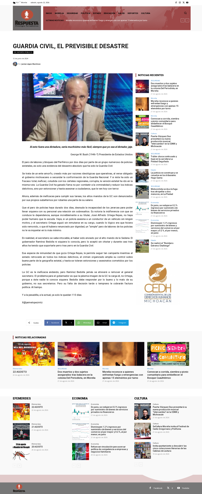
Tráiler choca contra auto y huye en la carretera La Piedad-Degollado (164, 159)
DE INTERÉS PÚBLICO (23, 52)
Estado (153, 170)
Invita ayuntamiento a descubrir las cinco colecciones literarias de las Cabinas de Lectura (170, 448)
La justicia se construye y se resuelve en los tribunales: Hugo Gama (164, 175)
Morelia (154, 98)
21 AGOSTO (37, 427)
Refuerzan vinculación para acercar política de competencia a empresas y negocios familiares (109, 449)
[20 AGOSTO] (21, 451)
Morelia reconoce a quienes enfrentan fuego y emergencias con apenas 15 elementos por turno (164, 105)
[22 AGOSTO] (34, 354)
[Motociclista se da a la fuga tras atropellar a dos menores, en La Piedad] (142, 192)
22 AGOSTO (20, 371)
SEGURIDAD (155, 80)
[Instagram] (180, 2)
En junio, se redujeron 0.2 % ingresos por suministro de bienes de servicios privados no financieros (165, 209)
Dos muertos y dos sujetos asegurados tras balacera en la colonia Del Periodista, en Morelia (165, 87)
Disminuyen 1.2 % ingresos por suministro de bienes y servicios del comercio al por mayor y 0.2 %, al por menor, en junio (165, 228)
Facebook (158, 488)
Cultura (154, 133)
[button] (185, 13)
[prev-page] (15, 466)
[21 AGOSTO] (21, 431)
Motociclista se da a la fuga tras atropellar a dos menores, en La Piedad (164, 191)
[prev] (182, 20)
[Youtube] (187, 2)
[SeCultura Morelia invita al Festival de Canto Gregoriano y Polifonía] (142, 431)
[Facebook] (176, 2)
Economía (155, 202)
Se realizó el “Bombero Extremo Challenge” (162, 244)
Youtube (185, 488)
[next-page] (19, 466)
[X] (183, 2)
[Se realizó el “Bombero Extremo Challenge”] (142, 246)
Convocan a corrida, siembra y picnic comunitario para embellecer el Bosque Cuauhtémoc (104, 20)
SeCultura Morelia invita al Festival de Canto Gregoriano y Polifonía (171, 427)
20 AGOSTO (37, 447)
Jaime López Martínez (31, 64)
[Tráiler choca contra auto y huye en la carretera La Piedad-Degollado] (142, 159)
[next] (187, 20)
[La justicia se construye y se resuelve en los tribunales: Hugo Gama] (142, 175)
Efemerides (17, 368)
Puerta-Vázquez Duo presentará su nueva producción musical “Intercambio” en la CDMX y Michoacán (164, 141)
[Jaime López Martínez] (15, 64)
